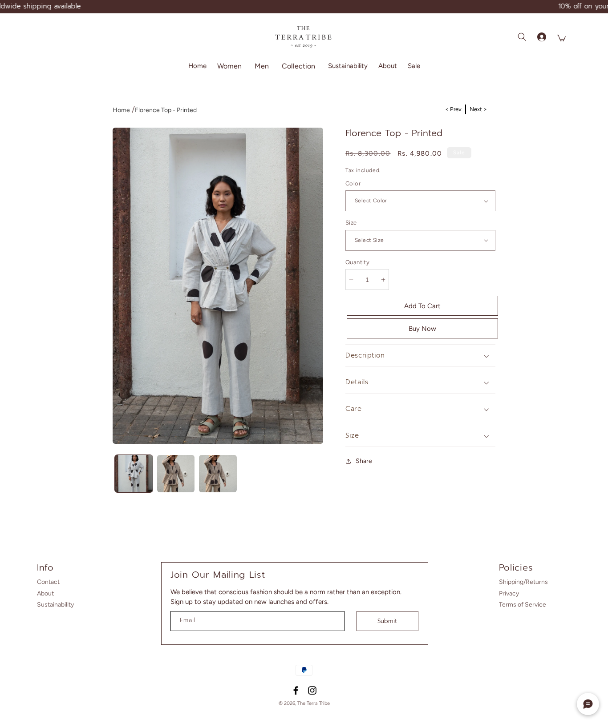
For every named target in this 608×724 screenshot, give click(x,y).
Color (353, 183)
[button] (230, 66)
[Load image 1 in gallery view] (134, 474)
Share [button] (364, 461)
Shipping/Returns (523, 582)
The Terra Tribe (313, 703)
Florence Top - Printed (166, 110)
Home (121, 110)
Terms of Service (522, 604)
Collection (298, 65)
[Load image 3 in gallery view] (218, 474)
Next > (478, 109)
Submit (387, 621)
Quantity (357, 262)
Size (351, 222)
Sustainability (55, 604)
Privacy (509, 593)
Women (229, 65)
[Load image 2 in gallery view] (176, 474)
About (45, 593)
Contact (48, 582)
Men (262, 65)
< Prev (453, 109)
